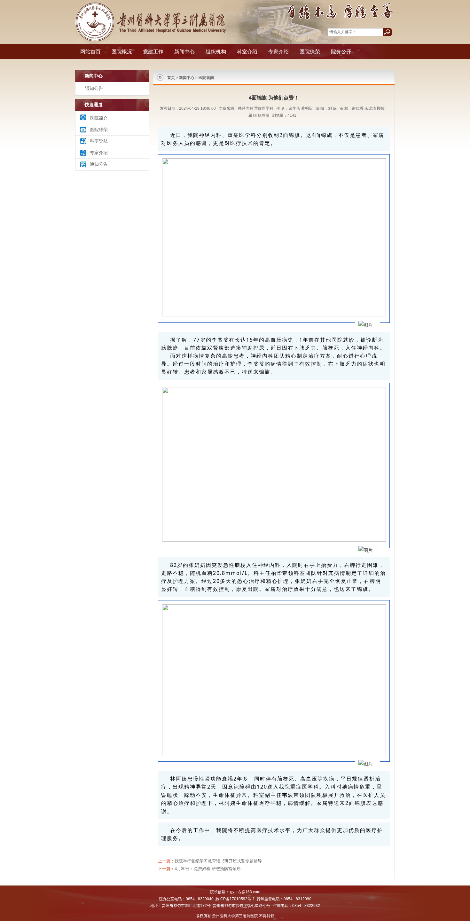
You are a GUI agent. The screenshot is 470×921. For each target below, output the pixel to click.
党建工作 (153, 51)
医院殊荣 (310, 51)
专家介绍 (278, 51)
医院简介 (99, 118)
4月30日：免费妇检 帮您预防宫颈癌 (208, 868)
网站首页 (90, 51)
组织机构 (216, 51)
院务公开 (341, 51)
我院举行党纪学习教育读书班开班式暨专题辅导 (218, 861)
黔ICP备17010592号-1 (235, 899)
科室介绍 (247, 51)
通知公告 (94, 88)
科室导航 (99, 141)
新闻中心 (184, 51)
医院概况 (122, 51)
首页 (171, 77)
